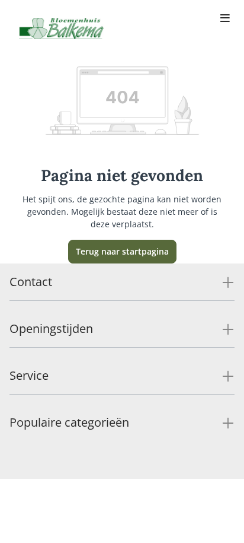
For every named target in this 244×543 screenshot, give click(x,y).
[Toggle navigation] (225, 19)
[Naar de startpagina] (61, 28)
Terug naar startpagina (122, 251)
